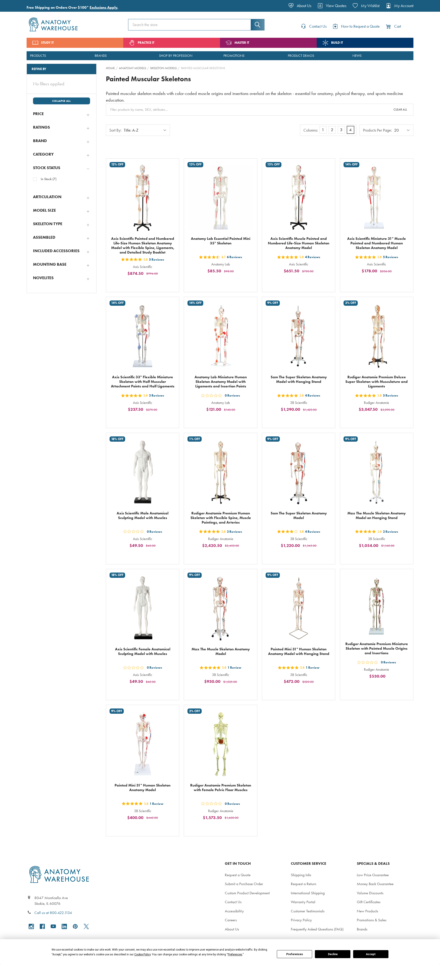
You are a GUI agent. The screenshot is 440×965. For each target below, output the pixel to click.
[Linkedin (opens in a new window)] (64, 926)
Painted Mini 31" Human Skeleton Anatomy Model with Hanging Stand (298, 651)
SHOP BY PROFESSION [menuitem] (175, 56)
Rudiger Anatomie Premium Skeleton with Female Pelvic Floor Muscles (220, 787)
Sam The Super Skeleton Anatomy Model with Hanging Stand (299, 379)
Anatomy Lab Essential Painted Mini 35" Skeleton (220, 240)
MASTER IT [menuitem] (241, 43)
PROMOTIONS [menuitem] (234, 56)
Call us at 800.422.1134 (53, 912)
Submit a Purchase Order (244, 883)
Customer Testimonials (307, 911)
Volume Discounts (370, 893)
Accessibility (234, 911)
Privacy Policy (301, 920)
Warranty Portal (303, 902)
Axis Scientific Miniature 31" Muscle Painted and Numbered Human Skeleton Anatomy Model (376, 243)
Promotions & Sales (371, 920)
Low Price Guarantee (373, 875)
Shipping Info (301, 875)
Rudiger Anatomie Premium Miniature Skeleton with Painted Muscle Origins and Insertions (376, 648)
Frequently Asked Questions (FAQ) (317, 929)
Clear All (400, 109)
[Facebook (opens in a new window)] (42, 926)
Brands (362, 929)
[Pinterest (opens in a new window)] (75, 926)
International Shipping (308, 893)
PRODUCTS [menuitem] (38, 56)
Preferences (294, 954)
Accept (371, 954)
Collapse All (61, 101)
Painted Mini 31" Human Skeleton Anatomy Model (142, 787)
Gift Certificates (368, 902)
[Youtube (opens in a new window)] (53, 926)
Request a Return (303, 883)
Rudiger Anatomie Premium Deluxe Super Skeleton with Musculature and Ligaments (376, 381)
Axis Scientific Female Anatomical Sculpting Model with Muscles (142, 651)
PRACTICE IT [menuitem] (146, 43)
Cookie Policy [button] (142, 954)
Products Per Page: (377, 130)
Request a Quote (237, 875)
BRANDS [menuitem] (101, 56)
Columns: (310, 130)
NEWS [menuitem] (357, 56)
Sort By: (115, 130)
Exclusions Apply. (104, 7)
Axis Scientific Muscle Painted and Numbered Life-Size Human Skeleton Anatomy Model (298, 243)
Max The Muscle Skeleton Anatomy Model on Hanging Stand (376, 515)
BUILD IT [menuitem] (337, 43)
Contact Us (233, 902)
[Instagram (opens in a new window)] (31, 926)
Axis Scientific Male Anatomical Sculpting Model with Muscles (142, 515)
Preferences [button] (235, 954)
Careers (231, 920)
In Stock (48, 179)
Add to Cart (145, 284)
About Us (232, 929)
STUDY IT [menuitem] (47, 43)
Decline (333, 954)
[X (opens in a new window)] (86, 926)
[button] (61, 113)
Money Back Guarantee (375, 883)
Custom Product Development (247, 893)
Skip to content (14, 5)
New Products (367, 911)
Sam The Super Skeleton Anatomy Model (299, 515)
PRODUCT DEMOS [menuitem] (301, 56)
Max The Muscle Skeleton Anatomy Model (221, 651)
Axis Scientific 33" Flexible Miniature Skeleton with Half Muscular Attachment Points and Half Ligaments (142, 381)
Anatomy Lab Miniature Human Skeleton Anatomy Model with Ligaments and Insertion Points (221, 381)
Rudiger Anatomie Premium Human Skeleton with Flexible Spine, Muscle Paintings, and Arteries (220, 517)
